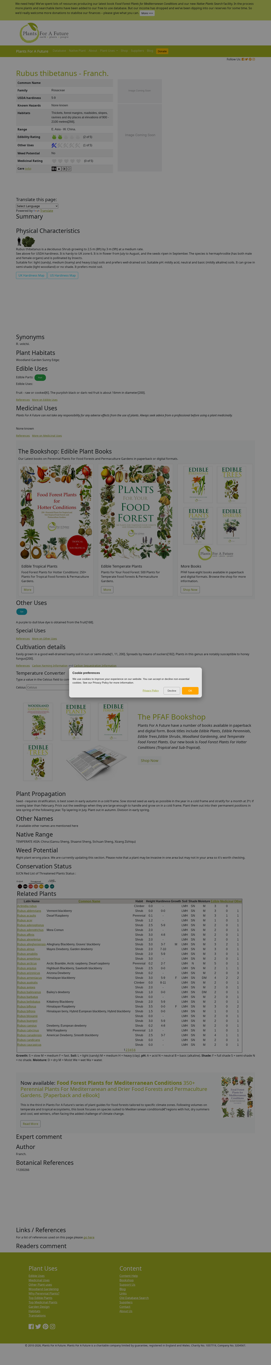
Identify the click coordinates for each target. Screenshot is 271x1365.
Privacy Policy (151, 690)
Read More (30, 1124)
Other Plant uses (40, 1285)
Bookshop (126, 1280)
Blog (150, 51)
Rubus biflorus (26, 1006)
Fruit (40, 377)
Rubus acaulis (26, 915)
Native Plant (77, 51)
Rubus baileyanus (29, 992)
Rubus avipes (26, 987)
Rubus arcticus (27, 963)
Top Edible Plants (40, 1298)
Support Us (127, 1285)
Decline (172, 690)
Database (59, 51)
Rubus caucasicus (29, 1044)
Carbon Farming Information (50, 665)
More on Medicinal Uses (47, 435)
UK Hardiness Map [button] (31, 275)
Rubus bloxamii (27, 1016)
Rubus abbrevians (29, 910)
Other (238, 901)
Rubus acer (24, 920)
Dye (21, 611)
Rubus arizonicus (28, 973)
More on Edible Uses (45, 399)
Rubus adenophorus (30, 925)
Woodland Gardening (44, 1289)
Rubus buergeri (27, 1020)
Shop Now (190, 590)
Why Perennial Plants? (44, 1293)
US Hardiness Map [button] (63, 275)
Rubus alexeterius (29, 939)
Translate (46, 211)
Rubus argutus (26, 968)
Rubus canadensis (29, 1035)
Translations (37, 1315)
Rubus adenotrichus (30, 930)
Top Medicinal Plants (43, 1302)
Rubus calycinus (28, 1030)
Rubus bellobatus (28, 1001)
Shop (124, 51)
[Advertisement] (237, 141)
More (27, 590)
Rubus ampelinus (28, 958)
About (93, 51)
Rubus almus (25, 949)
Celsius (21, 687)
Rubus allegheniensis (31, 944)
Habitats (34, 1311)
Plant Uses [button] (108, 51)
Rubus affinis (25, 934)
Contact (124, 1307)
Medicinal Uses (39, 1280)
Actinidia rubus (27, 906)
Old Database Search (134, 1298)
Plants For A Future (32, 51)
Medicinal (226, 901)
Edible (215, 901)
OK (190, 690)
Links (123, 1293)
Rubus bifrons (26, 1011)
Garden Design (39, 1307)
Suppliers (137, 51)
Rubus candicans (28, 1040)
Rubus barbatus (27, 996)
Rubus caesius (27, 1025)
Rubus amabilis (27, 953)
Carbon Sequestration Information (95, 665)
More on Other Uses (44, 638)
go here (89, 1237)
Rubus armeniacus (29, 977)
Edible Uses (37, 1276)
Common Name (89, 901)
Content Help (128, 1276)
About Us (125, 1311)
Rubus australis (27, 982)
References (23, 399)
